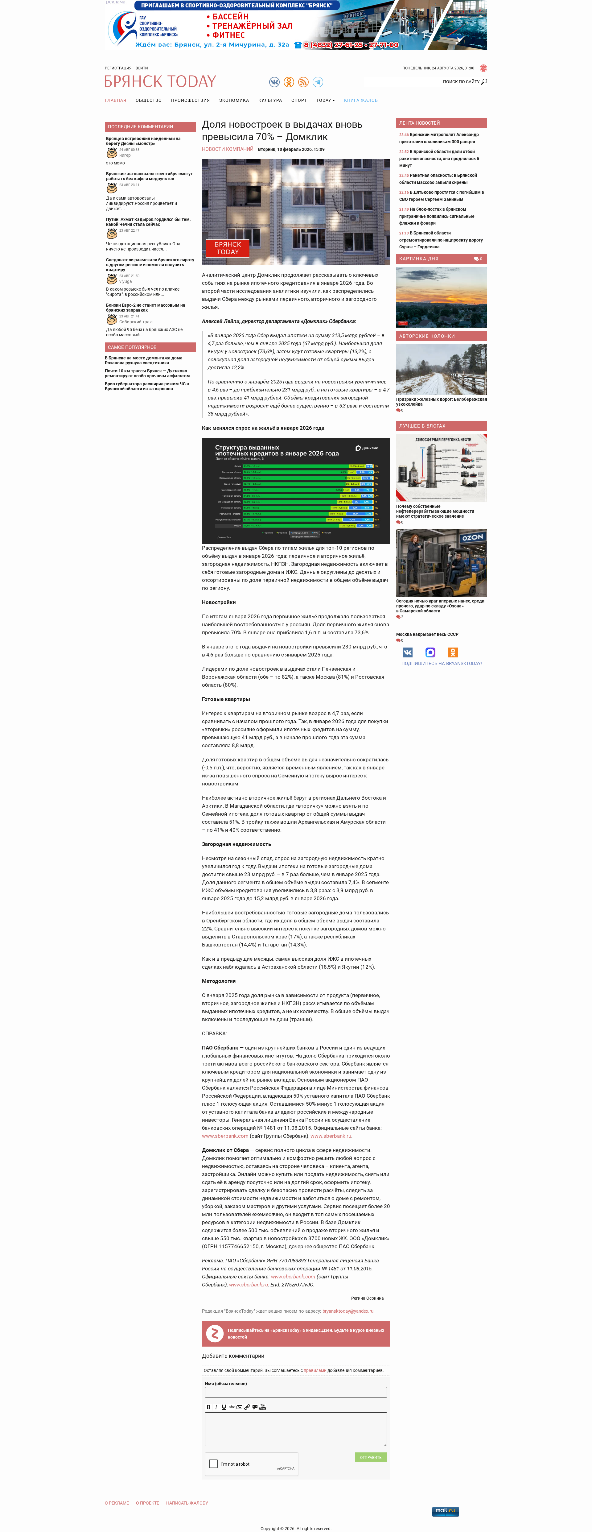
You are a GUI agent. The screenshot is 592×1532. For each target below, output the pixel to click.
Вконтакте (408, 652)
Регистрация (118, 68)
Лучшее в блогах (422, 426)
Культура (270, 100)
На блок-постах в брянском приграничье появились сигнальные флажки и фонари (437, 216)
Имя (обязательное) (226, 1383)
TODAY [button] (323, 100)
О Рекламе (117, 1503)
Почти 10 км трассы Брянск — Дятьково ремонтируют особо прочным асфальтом (147, 373)
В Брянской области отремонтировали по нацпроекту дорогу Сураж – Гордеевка (441, 239)
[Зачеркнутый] (231, 1407)
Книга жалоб (361, 100)
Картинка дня (419, 259)
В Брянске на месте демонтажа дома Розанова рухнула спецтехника (144, 360)
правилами (315, 1370)
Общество (149, 100)
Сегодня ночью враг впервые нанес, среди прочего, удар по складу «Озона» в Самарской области (440, 605)
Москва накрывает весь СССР (427, 634)
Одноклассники (453, 652)
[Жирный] (208, 1407)
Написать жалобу (187, 1503)
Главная (115, 100)
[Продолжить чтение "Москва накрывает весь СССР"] (441, 626)
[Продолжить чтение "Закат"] (441, 297)
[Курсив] (216, 1407)
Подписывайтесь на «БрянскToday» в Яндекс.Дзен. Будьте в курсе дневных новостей (306, 1333)
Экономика (234, 100)
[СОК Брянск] (296, 24)
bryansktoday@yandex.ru (348, 1311)
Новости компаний (227, 149)
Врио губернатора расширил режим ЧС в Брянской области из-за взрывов (147, 386)
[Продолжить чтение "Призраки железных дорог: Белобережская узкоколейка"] (441, 369)
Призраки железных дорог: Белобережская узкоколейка (441, 402)
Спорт (299, 100)
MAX (430, 652)
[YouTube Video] (262, 1407)
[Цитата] (254, 1407)
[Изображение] (239, 1407)
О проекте (147, 1503)
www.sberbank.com (225, 1136)
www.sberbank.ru (330, 1136)
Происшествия (190, 100)
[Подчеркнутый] (224, 1407)
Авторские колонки (427, 336)
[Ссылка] (247, 1407)
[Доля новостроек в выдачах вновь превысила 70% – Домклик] (296, 212)
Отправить (371, 1457)
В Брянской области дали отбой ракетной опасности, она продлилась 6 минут (439, 158)
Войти (142, 68)
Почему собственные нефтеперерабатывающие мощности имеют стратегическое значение (435, 511)
